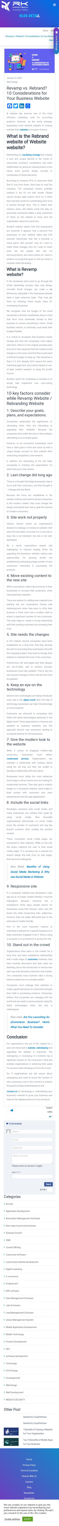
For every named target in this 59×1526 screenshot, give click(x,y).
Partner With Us (29, 1476)
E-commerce (11, 1276)
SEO (7, 1349)
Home (45, 30)
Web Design (11, 1385)
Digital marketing (13, 1269)
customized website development (21, 1262)
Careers (29, 1482)
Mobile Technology (14, 1334)
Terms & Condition (29, 1470)
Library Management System (19, 1320)
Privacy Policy (29, 1465)
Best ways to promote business (20, 1226)
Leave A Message (56, 43)
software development (16, 1356)
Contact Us (29, 1498)
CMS (7, 1240)
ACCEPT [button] (27, 1519)
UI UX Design (11, 1370)
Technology (11, 1363)
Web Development (14, 1392)
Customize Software (15, 1254)
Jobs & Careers (12, 1305)
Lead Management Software (19, 1313)
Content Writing (13, 1247)
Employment (11, 1283)
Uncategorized (12, 1378)
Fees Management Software (19, 1298)
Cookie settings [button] (12, 1519)
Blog (29, 1487)
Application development (17, 1211)
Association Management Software (22, 1218)
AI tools (9, 1204)
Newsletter (29, 1493)
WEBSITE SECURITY (15, 1399)
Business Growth (13, 1233)
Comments (15, 1123)
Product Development (16, 1341)
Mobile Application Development (21, 1327)
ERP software (12, 1291)
